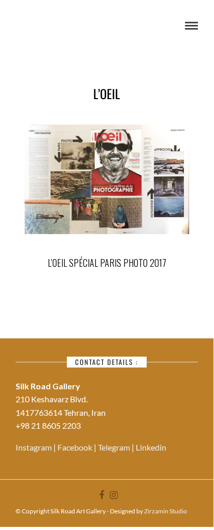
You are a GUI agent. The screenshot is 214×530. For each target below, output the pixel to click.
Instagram (34, 447)
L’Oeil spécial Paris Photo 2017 (107, 262)
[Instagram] (113, 495)
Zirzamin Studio (165, 511)
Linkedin (151, 447)
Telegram (115, 447)
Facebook (76, 447)
